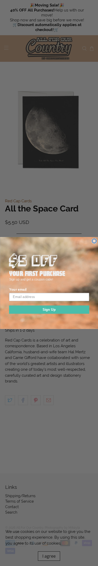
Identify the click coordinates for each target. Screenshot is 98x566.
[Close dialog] (94, 241)
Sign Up (49, 309)
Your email (17, 289)
